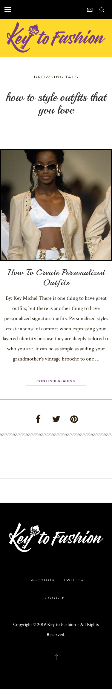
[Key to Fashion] (56, 36)
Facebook (41, 580)
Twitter (74, 580)
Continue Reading (56, 381)
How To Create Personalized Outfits (56, 277)
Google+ (56, 597)
